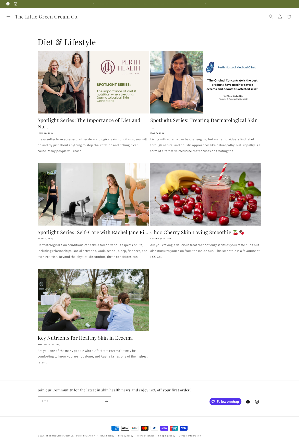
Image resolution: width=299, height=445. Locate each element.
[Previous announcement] (93, 4)
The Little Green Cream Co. (60, 435)
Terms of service (145, 435)
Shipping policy (166, 435)
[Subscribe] (106, 401)
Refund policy (107, 435)
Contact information (190, 435)
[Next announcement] (205, 4)
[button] (8, 16)
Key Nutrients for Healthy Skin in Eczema (85, 338)
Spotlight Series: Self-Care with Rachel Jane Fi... (93, 232)
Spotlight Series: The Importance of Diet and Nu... (89, 123)
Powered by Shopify (85, 435)
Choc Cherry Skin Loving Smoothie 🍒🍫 (197, 232)
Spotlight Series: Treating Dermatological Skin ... (204, 123)
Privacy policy (125, 435)
